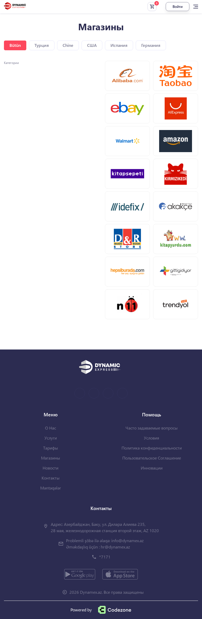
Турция (41, 45)
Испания (119, 45)
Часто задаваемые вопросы (151, 428)
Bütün (15, 45)
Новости (50, 468)
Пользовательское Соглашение (151, 458)
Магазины (50, 458)
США (92, 45)
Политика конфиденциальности (152, 448)
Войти (178, 6)
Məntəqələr (50, 488)
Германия (150, 45)
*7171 (104, 557)
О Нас (50, 428)
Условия (151, 438)
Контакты (50, 478)
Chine (68, 45)
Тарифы (50, 448)
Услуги (50, 438)
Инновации (152, 468)
